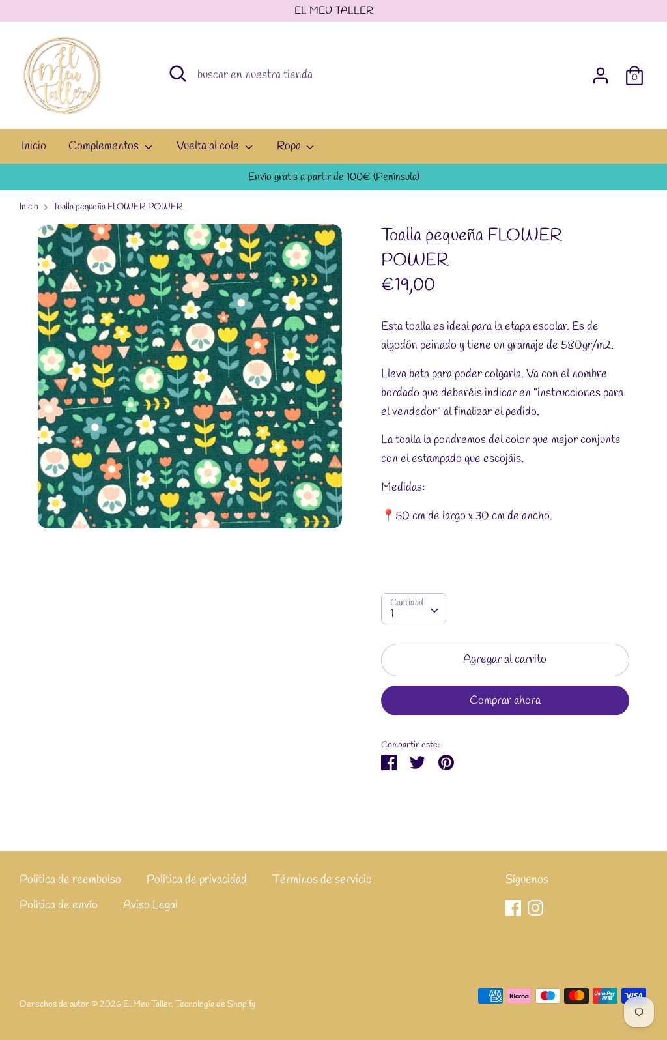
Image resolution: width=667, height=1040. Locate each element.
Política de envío (59, 905)
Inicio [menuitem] (33, 146)
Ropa (290, 146)
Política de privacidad (197, 880)
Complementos (104, 146)
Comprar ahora (505, 700)
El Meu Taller (147, 1004)
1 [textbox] (392, 614)
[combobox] (413, 608)
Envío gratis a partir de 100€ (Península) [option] (333, 177)
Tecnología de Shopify (215, 1004)
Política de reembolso (70, 880)
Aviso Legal (150, 905)
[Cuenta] (601, 71)
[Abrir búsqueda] (178, 74)
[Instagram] (535, 908)
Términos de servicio (322, 880)
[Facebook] (513, 908)
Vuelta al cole (209, 146)
